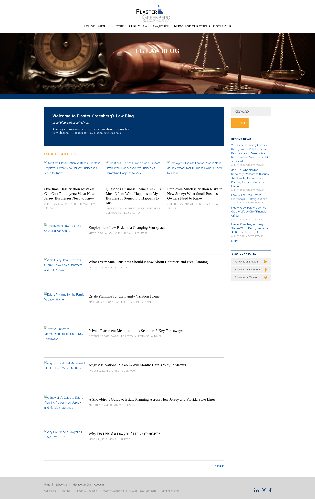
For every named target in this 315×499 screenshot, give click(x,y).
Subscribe (61, 484)
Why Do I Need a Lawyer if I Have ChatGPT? (124, 434)
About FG (105, 26)
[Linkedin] (256, 491)
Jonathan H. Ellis (118, 301)
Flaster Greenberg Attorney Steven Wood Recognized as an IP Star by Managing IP (250, 228)
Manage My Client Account (88, 484)
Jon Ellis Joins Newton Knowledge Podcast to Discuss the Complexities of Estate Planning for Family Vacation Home (250, 178)
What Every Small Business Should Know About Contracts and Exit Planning (148, 262)
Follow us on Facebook (247, 269)
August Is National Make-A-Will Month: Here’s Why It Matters (137, 365)
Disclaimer (222, 26)
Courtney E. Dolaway (121, 370)
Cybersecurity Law (131, 26)
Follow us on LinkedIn (247, 261)
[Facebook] (270, 491)
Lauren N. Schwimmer (147, 336)
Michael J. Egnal (141, 301)
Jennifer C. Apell (134, 208)
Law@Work (160, 26)
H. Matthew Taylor (136, 233)
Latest (89, 26)
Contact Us (50, 490)
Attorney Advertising (113, 490)
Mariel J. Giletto (129, 212)
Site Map (65, 490)
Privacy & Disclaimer (86, 490)
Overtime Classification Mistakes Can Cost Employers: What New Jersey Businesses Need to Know (69, 193)
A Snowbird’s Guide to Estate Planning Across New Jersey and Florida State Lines (152, 399)
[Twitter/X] (264, 491)
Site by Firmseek (170, 490)
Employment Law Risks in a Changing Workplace (127, 227)
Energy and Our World (191, 26)
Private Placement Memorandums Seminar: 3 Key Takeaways (136, 330)
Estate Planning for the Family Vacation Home (124, 296)
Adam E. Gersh (70, 203)
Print (47, 484)
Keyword (242, 111)
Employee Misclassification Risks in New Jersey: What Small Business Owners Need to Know (194, 193)
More (219, 466)
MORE (234, 241)
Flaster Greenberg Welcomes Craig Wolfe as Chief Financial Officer (249, 211)
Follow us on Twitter (246, 277)
